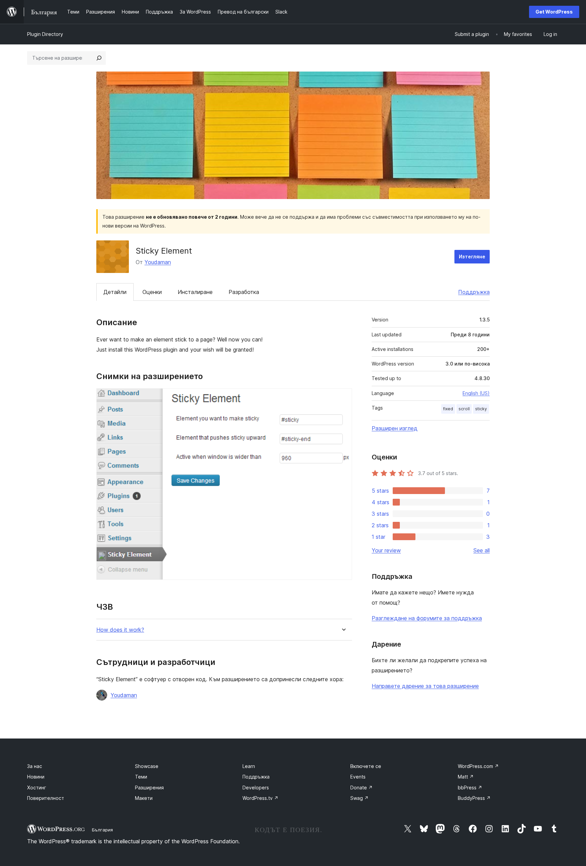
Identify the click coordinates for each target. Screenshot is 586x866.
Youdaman (157, 262)
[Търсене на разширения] (99, 58)
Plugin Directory (45, 34)
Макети (144, 798)
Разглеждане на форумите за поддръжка (427, 618)
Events (358, 777)
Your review (386, 550)
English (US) (476, 393)
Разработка (244, 292)
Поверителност (45, 798)
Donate (361, 787)
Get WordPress (554, 12)
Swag (359, 798)
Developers (255, 787)
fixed (448, 408)
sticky (481, 408)
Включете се (365, 766)
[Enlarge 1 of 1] (342, 397)
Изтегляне (472, 256)
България (102, 829)
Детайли (114, 292)
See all (481, 550)
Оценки (152, 292)
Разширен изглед (394, 428)
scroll (464, 408)
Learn (248, 766)
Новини (35, 777)
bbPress (470, 787)
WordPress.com (478, 766)
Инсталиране (195, 292)
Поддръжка (474, 292)
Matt (466, 777)
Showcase (146, 766)
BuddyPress (474, 798)
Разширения (149, 787)
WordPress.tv (260, 798)
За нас (34, 766)
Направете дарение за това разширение (425, 686)
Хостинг (36, 787)
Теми (141, 777)
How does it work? (120, 630)
